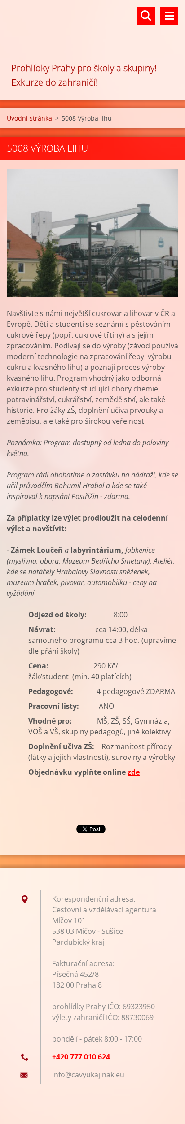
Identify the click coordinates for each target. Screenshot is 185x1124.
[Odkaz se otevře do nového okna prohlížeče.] (92, 233)
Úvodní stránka (29, 118)
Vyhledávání (146, 16)
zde (134, 772)
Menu (169, 16)
